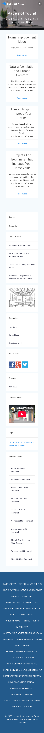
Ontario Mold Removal (22, 694)
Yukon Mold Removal (22, 707)
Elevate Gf (27, 596)
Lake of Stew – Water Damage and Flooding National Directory (22, 584)
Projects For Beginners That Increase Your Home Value (21, 277)
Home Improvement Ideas (20, 245)
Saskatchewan (22, 645)
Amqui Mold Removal (20, 479)
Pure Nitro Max (13, 621)
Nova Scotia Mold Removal (22, 682)
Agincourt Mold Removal (22, 521)
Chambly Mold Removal (21, 559)
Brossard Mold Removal (21, 551)
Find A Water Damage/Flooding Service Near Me (22, 590)
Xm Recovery (22, 627)
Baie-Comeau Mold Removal (19, 489)
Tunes (36, 621)
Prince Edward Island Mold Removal (22, 701)
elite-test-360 (30, 602)
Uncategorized (15, 343)
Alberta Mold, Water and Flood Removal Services (22, 633)
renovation (21, 445)
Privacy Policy (26, 615)
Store (27, 621)
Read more (22, 55)
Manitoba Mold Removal (22, 658)
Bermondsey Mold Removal (19, 530)
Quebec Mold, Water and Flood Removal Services (22, 639)
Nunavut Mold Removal (22, 688)
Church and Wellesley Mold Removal (20, 541)
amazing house (14, 442)
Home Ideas (14, 335)
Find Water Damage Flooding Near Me (22, 609)
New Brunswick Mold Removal (22, 664)
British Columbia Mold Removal (22, 652)
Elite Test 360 (13, 602)
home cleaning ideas (27, 442)
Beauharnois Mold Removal (19, 500)
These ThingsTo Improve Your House (22, 114)
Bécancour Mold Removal (18, 511)
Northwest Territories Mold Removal (22, 676)
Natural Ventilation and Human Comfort (22, 71)
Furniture (13, 327)
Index (13, 615)
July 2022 (13, 387)
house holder (13, 445)
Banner (15, 596)
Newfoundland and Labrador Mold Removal (22, 670)
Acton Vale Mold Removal (18, 469)
